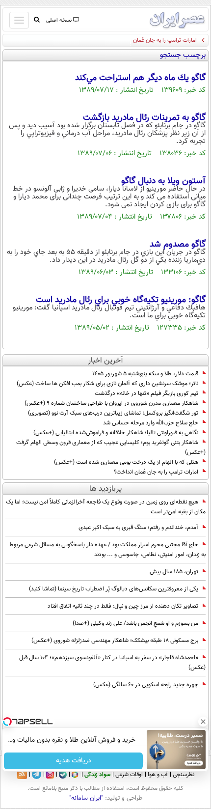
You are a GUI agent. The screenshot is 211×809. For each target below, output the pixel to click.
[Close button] (204, 721)
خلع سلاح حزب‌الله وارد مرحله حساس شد (150, 422)
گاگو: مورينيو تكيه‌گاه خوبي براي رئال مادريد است (121, 300)
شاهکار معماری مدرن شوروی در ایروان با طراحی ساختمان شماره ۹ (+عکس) (111, 403)
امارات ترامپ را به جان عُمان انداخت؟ (154, 40)
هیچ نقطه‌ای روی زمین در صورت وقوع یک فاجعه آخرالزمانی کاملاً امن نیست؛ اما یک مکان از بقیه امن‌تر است (106, 507)
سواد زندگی (97, 774)
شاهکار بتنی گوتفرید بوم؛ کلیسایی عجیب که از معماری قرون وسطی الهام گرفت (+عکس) (111, 447)
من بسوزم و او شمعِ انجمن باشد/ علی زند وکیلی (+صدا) (135, 623)
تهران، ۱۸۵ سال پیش (174, 571)
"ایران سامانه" (86, 798)
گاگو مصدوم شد (178, 244)
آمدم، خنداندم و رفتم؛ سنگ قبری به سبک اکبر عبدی (138, 527)
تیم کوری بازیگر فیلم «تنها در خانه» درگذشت (146, 393)
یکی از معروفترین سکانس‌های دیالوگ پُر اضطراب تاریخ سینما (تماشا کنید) (113, 589)
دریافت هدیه (73, 760)
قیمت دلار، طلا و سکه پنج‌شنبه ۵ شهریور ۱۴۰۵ (145, 373)
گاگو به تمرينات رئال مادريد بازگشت (144, 118)
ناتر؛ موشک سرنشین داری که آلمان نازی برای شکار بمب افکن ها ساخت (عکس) (107, 383)
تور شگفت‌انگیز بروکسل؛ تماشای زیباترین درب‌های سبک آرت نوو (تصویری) (113, 413)
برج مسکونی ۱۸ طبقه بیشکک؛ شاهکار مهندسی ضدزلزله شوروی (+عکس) (114, 640)
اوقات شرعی (129, 774)
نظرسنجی (183, 774)
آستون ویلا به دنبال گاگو (163, 181)
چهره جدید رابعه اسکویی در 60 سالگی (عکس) (145, 684)
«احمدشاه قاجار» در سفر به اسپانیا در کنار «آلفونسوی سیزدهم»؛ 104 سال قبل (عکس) (112, 662)
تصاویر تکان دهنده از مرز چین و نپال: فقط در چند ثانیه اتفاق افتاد (123, 606)
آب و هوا (158, 774)
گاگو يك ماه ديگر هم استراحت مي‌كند (140, 78)
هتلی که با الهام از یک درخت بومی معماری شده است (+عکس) (126, 462)
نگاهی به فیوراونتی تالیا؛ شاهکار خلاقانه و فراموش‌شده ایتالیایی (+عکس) (115, 432)
